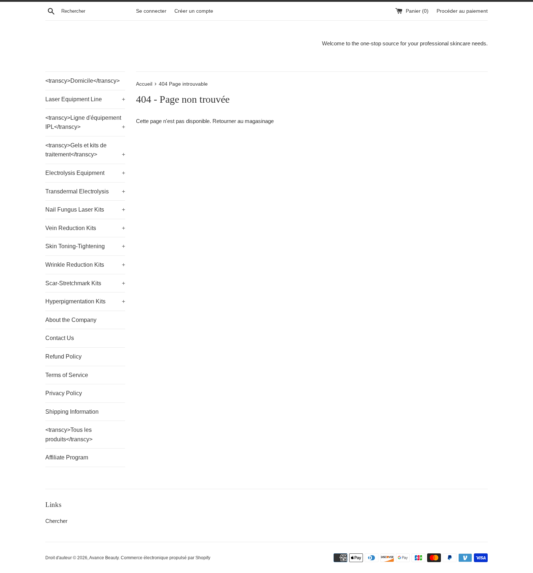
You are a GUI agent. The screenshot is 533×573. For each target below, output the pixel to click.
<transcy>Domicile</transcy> (82, 81)
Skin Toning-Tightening (85, 246)
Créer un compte (193, 11)
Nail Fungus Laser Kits (85, 209)
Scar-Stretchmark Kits (85, 283)
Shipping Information (72, 412)
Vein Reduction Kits (85, 228)
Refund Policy (63, 356)
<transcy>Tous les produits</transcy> (68, 434)
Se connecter (151, 11)
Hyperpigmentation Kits (85, 301)
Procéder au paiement (462, 11)
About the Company (70, 320)
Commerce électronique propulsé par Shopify (165, 557)
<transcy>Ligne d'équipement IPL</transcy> (85, 122)
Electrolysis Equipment (85, 173)
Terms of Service (66, 375)
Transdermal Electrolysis (85, 191)
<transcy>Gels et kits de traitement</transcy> (85, 150)
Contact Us (59, 338)
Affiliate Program (66, 457)
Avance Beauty (104, 557)
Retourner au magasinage (243, 121)
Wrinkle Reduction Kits (85, 265)
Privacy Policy (63, 393)
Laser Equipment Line (85, 99)
